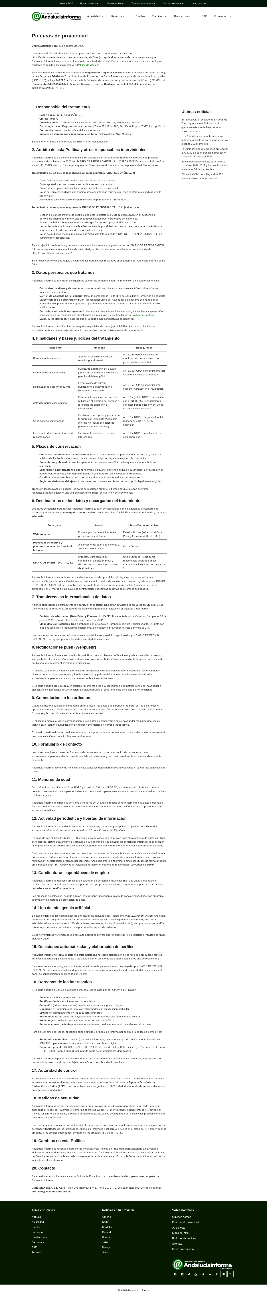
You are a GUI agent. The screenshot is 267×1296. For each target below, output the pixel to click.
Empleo (140, 16)
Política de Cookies (88, 64)
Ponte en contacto (183, 1249)
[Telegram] (203, 1274)
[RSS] (230, 1274)
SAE (204, 16)
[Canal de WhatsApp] (196, 1274)
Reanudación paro (89, 3)
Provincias (117, 16)
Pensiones (38, 1242)
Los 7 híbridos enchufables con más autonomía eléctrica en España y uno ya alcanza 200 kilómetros (204, 140)
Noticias (36, 1216)
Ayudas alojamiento (173, 3)
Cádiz (105, 1221)
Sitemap (177, 1243)
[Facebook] (175, 1274)
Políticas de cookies (184, 1238)
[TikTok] (189, 1274)
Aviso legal (178, 1227)
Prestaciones (182, 16)
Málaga (106, 1247)
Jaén (105, 1242)
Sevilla (106, 1252)
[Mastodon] (224, 1274)
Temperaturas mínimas (143, 3)
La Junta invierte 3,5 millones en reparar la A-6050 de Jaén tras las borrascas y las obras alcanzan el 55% (204, 152)
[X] (217, 1274)
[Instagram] (182, 1274)
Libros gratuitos (199, 3)
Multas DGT (66, 3)
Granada (107, 1232)
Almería (106, 1216)
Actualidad (93, 16)
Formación (220, 16)
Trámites (157, 16)
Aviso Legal (96, 53)
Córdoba (107, 1226)
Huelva (106, 1237)
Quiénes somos (181, 1216)
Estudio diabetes (115, 3)
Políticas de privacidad (185, 1222)
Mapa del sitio (180, 1232)
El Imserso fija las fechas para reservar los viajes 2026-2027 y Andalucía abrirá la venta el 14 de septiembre (204, 165)
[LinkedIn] (210, 1274)
